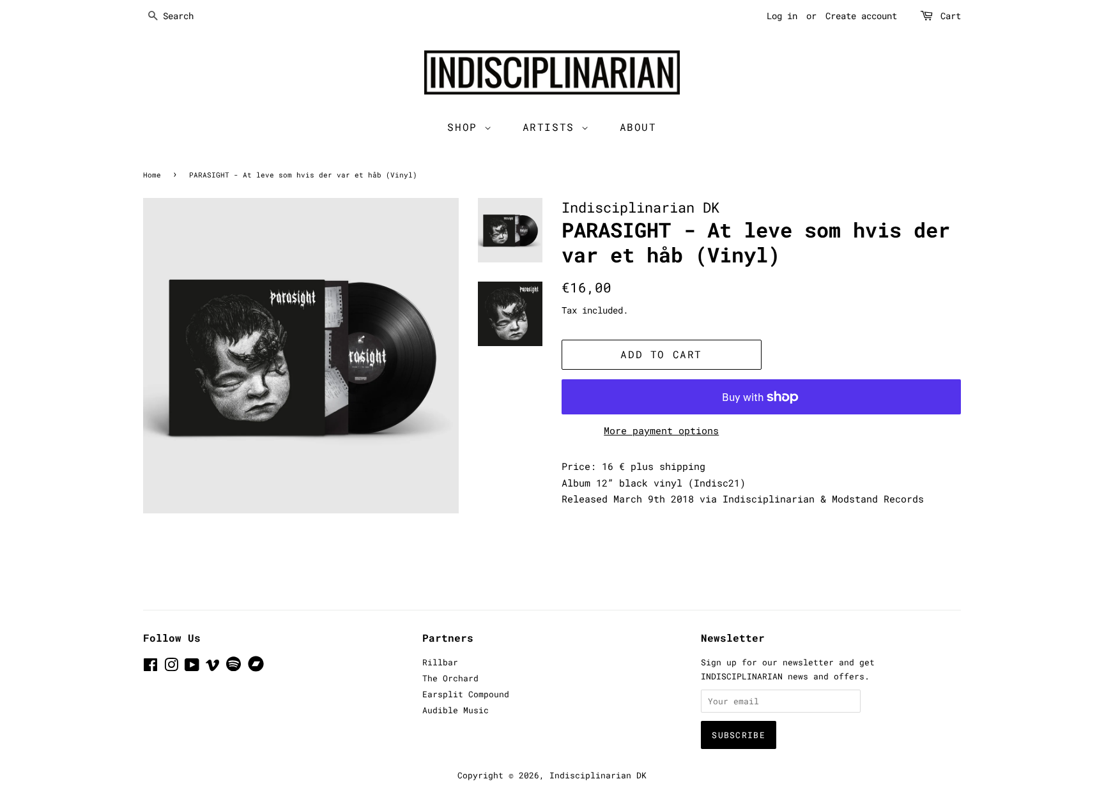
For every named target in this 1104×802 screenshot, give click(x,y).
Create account (861, 16)
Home (152, 174)
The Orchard (450, 678)
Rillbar (440, 662)
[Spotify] (233, 668)
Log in (782, 16)
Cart (950, 16)
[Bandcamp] (258, 668)
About (638, 126)
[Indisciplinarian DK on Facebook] (150, 667)
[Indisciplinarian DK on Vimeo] (213, 667)
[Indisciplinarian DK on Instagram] (171, 667)
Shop (465, 126)
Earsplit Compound (465, 694)
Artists (552, 126)
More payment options (661, 430)
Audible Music (455, 710)
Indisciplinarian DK (598, 775)
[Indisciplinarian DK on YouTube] (192, 667)
